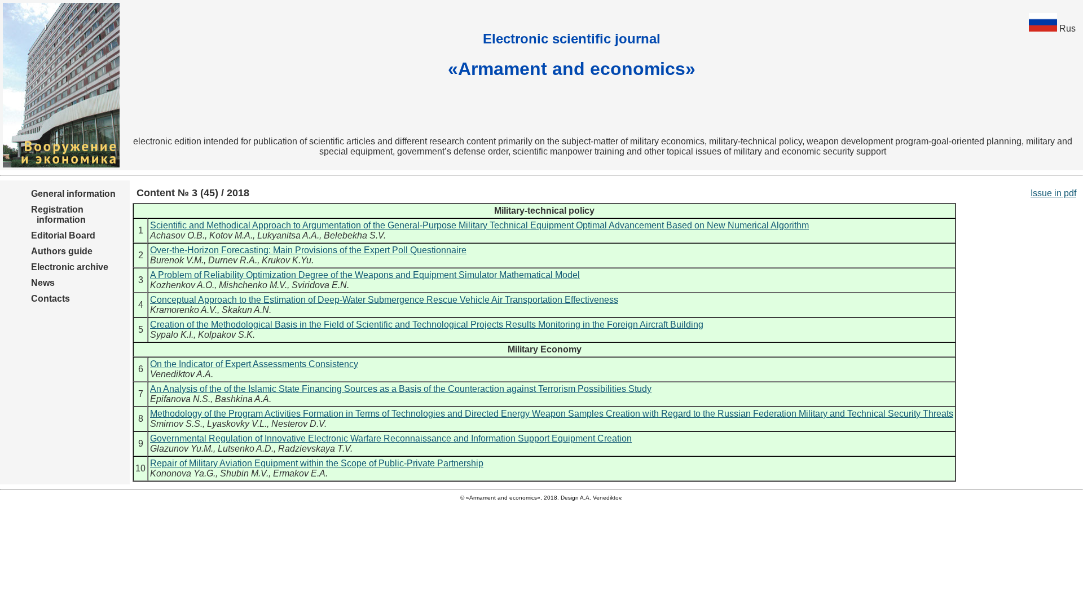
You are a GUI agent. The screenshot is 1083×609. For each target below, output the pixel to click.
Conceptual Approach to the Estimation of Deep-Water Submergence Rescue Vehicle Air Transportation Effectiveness (384, 299)
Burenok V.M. (177, 260)
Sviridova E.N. (320, 285)
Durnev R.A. (232, 260)
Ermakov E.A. (300, 473)
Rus (1067, 28)
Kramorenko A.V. (183, 310)
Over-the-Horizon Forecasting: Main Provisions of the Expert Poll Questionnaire (308, 250)
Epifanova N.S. (180, 399)
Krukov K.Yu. (288, 260)
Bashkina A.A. (243, 399)
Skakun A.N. (246, 310)
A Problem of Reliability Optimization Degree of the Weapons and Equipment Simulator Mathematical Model (365, 275)
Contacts (50, 298)
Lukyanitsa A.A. (288, 235)
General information (73, 193)
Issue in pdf (1053, 193)
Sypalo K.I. (171, 334)
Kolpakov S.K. (226, 334)
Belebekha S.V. (355, 235)
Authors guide (62, 251)
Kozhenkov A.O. (182, 285)
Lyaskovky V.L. (237, 424)
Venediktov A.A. (181, 374)
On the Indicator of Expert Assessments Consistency (254, 364)
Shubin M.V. (244, 473)
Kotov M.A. (231, 235)
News (43, 283)
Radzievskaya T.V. (315, 448)
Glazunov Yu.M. (181, 448)
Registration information (58, 214)
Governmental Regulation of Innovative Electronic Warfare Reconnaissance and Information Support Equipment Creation (391, 438)
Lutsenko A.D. (246, 448)
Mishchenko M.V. (253, 285)
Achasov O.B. (177, 235)
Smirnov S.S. (176, 424)
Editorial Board (63, 235)
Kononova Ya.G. (182, 473)
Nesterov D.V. (299, 424)
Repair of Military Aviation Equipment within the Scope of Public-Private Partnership (316, 463)
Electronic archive (69, 267)
